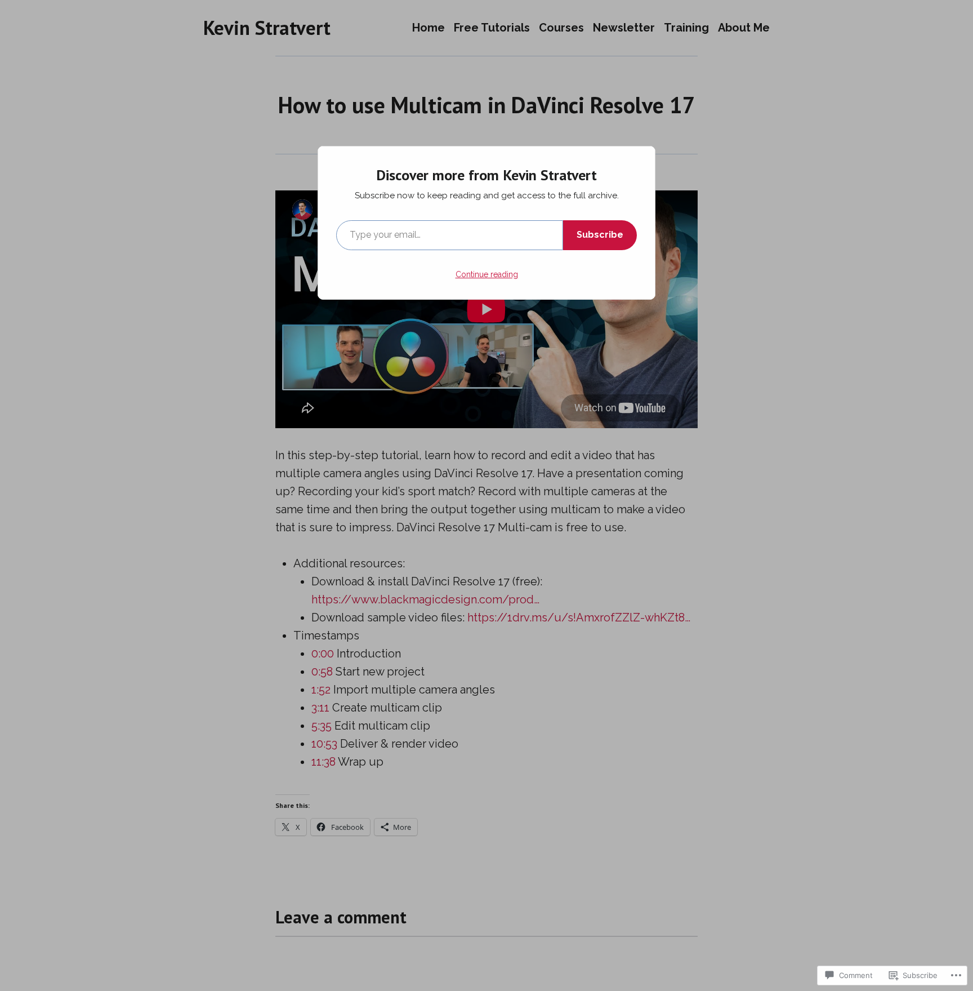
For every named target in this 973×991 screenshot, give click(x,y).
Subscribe (600, 234)
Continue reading (487, 274)
